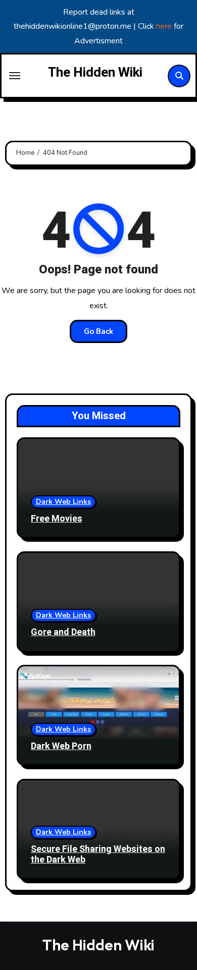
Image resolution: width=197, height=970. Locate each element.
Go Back (98, 331)
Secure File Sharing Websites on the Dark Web (98, 854)
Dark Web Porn (61, 746)
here (165, 26)
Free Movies (56, 519)
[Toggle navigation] (15, 76)
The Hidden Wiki (95, 72)
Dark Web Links (63, 501)
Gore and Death (63, 632)
